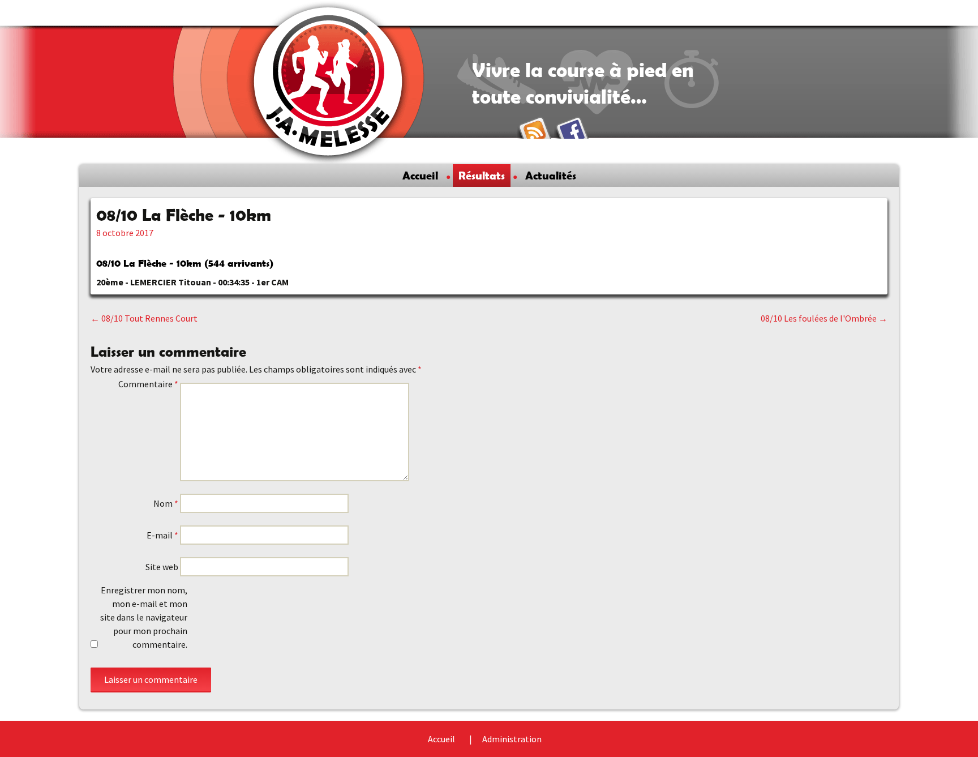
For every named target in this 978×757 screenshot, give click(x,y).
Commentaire (148, 384)
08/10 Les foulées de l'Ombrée (824, 318)
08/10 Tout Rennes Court (144, 318)
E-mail (162, 535)
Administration (512, 739)
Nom (165, 503)
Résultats (481, 175)
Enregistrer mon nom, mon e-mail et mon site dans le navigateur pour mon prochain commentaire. (143, 617)
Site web (161, 566)
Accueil (420, 175)
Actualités (550, 175)
